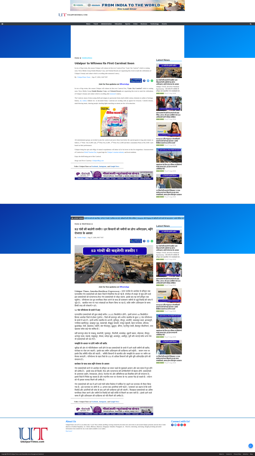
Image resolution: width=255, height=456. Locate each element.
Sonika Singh (81, 237)
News (88, 24)
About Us (71, 421)
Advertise (245, 454)
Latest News (163, 59)
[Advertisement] (127, 39)
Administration (106, 24)
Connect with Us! (180, 421)
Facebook (94, 166)
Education (118, 24)
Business (144, 24)
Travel (95, 24)
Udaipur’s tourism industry (115, 152)
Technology (154, 24)
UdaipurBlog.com (98, 160)
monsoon (113, 94)
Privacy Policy (237, 454)
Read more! (69, 431)
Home (77, 58)
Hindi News (86, 224)
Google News (114, 166)
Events (164, 24)
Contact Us (229, 454)
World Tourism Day (90, 152)
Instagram (102, 166)
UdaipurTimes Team (83, 77)
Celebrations (87, 58)
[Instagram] (178, 425)
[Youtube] (184, 425)
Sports (127, 24)
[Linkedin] (181, 425)
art (80, 101)
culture (84, 101)
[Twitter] (175, 425)
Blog (251, 454)
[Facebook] (172, 425)
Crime (135, 24)
